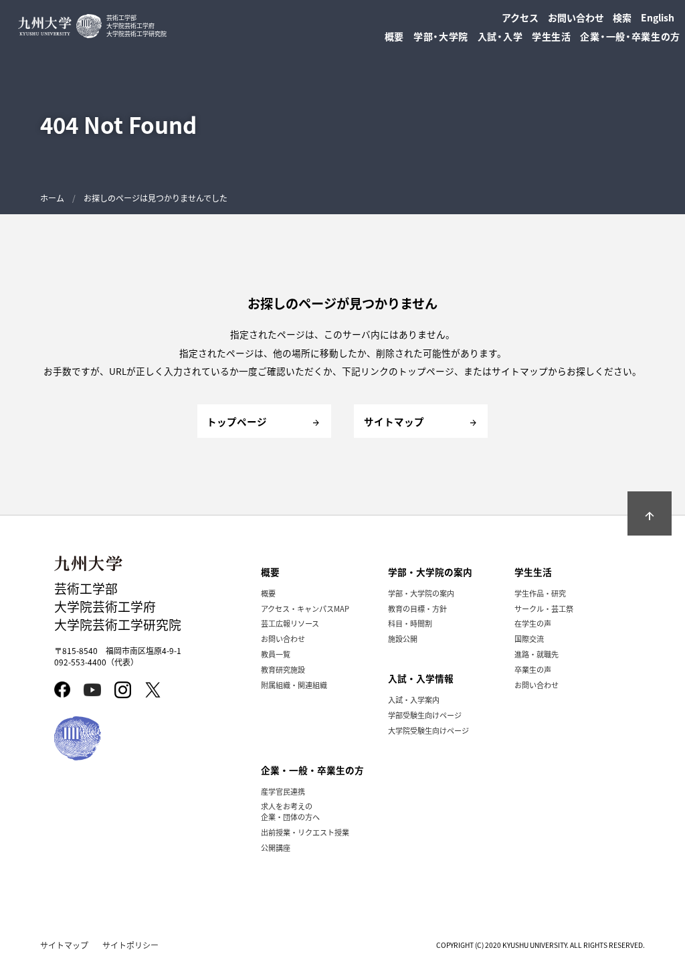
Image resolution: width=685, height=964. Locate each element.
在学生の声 (532, 623)
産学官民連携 (283, 791)
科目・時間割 (410, 623)
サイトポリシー (130, 945)
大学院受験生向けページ (428, 730)
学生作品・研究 (540, 593)
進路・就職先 (536, 654)
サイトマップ (64, 945)
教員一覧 (275, 654)
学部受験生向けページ (425, 715)
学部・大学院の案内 (421, 593)
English (657, 17)
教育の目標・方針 (417, 608)
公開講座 (275, 847)
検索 (622, 17)
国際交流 (529, 638)
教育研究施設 (283, 669)
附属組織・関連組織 (294, 684)
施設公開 (402, 638)
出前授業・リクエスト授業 (305, 832)
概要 (268, 593)
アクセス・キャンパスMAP (305, 608)
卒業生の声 (532, 669)
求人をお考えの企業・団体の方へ (290, 811)
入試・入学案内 (413, 699)
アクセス (520, 17)
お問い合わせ (576, 17)
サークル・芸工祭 (543, 608)
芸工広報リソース (290, 623)
